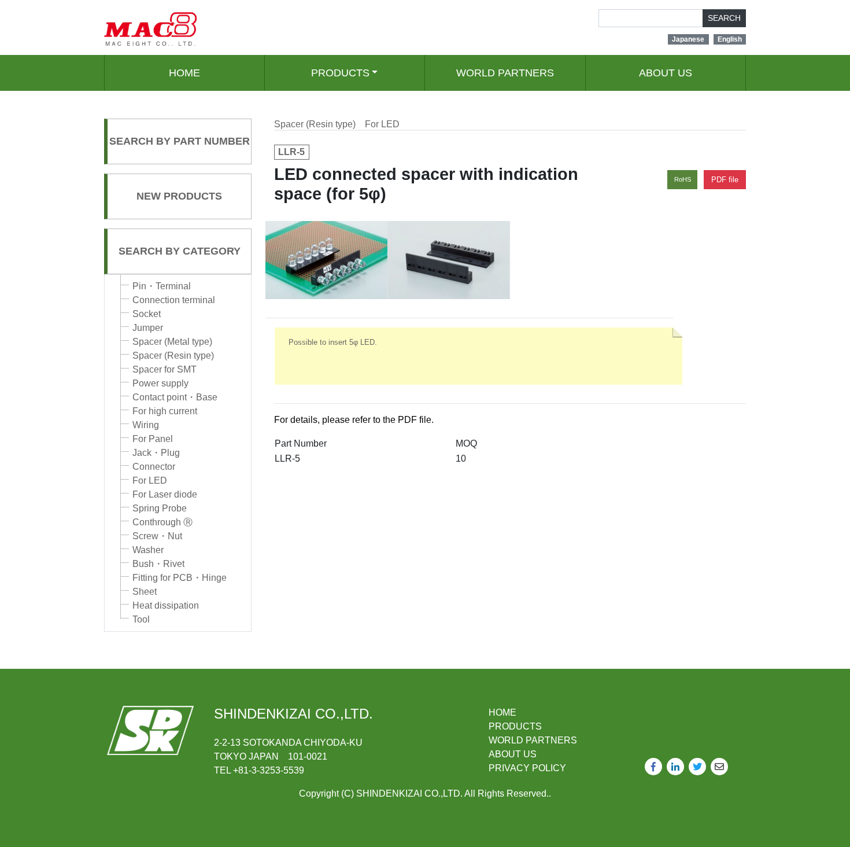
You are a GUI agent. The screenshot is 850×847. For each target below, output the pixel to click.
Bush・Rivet (158, 564)
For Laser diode (164, 494)
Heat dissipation (165, 605)
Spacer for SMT (164, 369)
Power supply (160, 383)
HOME (184, 73)
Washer (148, 550)
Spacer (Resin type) (173, 355)
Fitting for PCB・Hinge (179, 578)
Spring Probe (159, 508)
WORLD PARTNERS (505, 73)
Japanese (688, 39)
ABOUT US (665, 73)
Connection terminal (173, 300)
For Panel (152, 439)
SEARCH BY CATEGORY (180, 251)
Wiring (145, 425)
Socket (146, 314)
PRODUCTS (340, 73)
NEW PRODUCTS (179, 196)
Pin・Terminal (161, 286)
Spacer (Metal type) (172, 342)
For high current (164, 411)
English (730, 39)
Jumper (147, 328)
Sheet (144, 591)
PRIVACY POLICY (527, 768)
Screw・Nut (157, 536)
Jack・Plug (156, 453)
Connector (153, 467)
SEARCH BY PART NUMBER (179, 141)
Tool (141, 619)
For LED (149, 480)
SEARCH (724, 18)
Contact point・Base (174, 397)
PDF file (724, 179)
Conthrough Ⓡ (162, 522)
